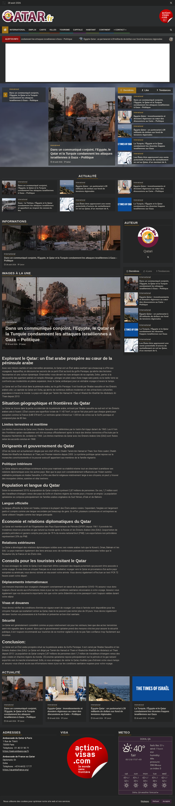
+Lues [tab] (148, 271)
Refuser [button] (156, 801)
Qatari (68, 162)
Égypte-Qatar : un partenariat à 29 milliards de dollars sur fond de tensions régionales (90, 39)
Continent (104, 30)
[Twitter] (148, 257)
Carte (43, 30)
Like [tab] (146, 90)
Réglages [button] (145, 801)
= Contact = (120, 30)
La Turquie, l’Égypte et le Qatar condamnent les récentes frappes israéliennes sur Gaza (149, 146)
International (17, 30)
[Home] (5, 30)
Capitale (78, 30)
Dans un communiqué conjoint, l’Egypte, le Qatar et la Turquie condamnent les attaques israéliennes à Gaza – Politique (81, 153)
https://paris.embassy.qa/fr (16, 751)
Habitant (91, 30)
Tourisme (65, 30)
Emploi (32, 30)
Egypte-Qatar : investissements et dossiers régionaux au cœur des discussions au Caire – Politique (149, 118)
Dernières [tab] (128, 90)
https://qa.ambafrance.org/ (16, 769)
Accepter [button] (166, 801)
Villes (52, 30)
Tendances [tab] (165, 90)
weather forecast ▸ (145, 792)
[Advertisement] (87, 63)
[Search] (171, 29)
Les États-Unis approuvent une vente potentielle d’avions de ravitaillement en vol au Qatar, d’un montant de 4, (151, 159)
